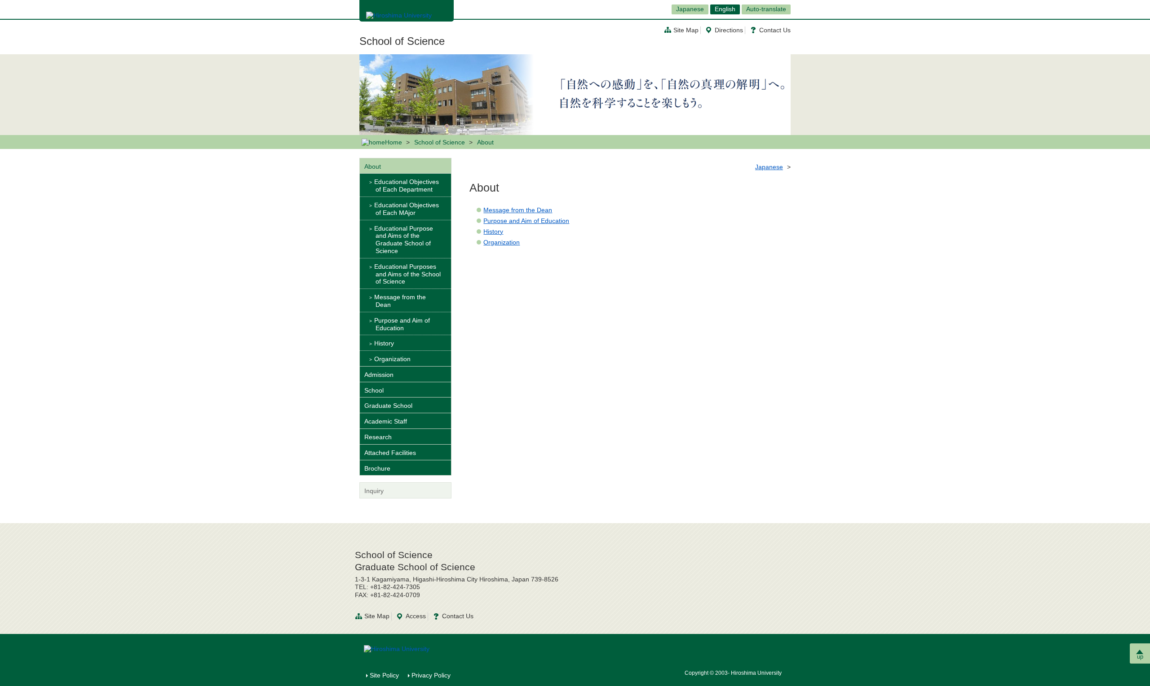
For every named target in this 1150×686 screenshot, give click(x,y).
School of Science (402, 41)
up (1140, 656)
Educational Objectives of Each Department (406, 185)
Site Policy (384, 675)
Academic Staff (385, 421)
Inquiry (374, 490)
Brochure (377, 468)
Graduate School (388, 405)
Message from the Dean (517, 210)
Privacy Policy (431, 675)
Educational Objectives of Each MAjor (406, 208)
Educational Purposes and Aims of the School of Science (407, 274)
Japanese (690, 9)
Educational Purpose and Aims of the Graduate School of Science (403, 239)
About (372, 166)
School (374, 390)
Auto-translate (766, 9)
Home (393, 142)
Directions (729, 30)
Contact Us (775, 30)
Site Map (686, 30)
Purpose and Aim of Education (526, 220)
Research (378, 437)
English (725, 9)
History (493, 231)
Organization (501, 242)
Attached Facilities (390, 452)
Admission (379, 374)
